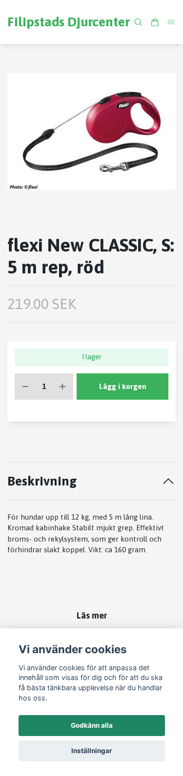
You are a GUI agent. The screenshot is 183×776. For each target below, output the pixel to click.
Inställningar (91, 751)
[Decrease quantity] (25, 387)
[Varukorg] (154, 22)
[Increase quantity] (62, 387)
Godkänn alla (92, 725)
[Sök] (138, 22)
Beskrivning (42, 480)
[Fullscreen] (91, 131)
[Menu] (171, 22)
